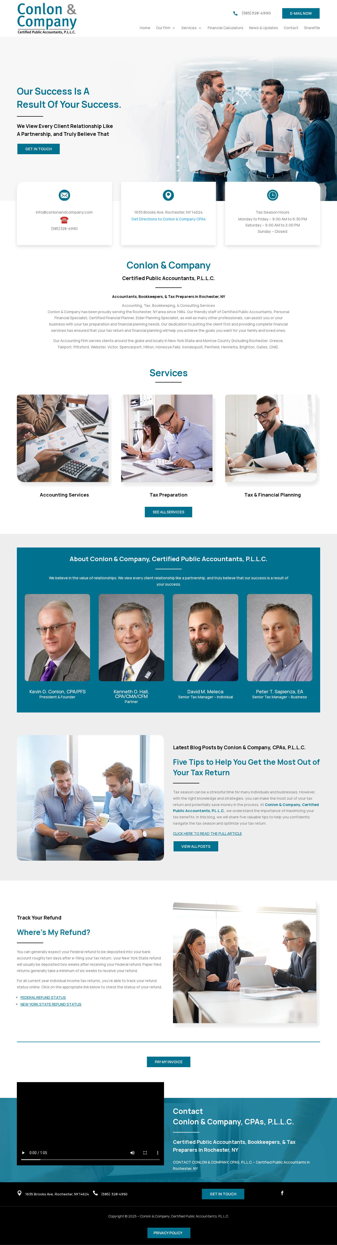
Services (189, 28)
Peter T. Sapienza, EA (279, 691)
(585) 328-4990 (114, 1194)
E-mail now (301, 13)
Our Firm (163, 28)
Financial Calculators (225, 28)
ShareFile (312, 28)
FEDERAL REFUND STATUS (43, 997)
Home (145, 28)
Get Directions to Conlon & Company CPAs (168, 218)
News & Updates (263, 28)
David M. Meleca (205, 691)
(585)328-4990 (256, 13)
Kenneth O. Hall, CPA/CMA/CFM (131, 693)
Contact (291, 28)
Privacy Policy (167, 1232)
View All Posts (195, 846)
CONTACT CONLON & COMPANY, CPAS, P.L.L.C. (212, 1162)
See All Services (168, 511)
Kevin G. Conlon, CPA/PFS (57, 691)
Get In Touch (38, 148)
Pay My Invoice (168, 1061)
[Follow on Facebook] (282, 1193)
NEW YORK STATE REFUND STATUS (51, 1004)
